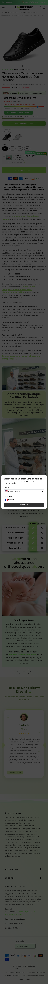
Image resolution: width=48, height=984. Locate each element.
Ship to (6, 488)
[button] (24, 491)
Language (8, 496)
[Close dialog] (45, 476)
